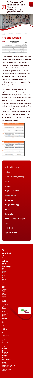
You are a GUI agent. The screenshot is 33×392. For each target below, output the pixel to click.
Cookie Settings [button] (7, 370)
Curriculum (19, 33)
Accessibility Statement (8, 366)
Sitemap (4, 362)
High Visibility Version (7, 368)
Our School (10, 33)
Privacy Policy (4, 364)
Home (3, 33)
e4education (6, 359)
